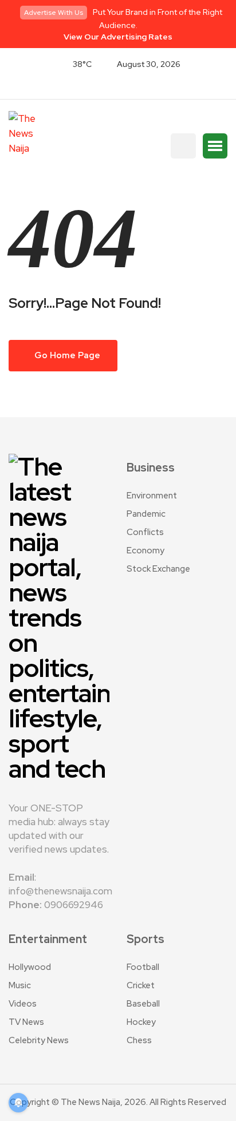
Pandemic (146, 514)
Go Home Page (66, 355)
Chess (139, 1040)
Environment (152, 495)
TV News (26, 1022)
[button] (215, 146)
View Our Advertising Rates (118, 36)
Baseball (143, 1003)
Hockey (141, 1022)
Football (143, 967)
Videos (23, 1003)
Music (20, 985)
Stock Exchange (158, 569)
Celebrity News (39, 1040)
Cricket (141, 985)
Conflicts (145, 532)
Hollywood (30, 967)
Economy (145, 550)
